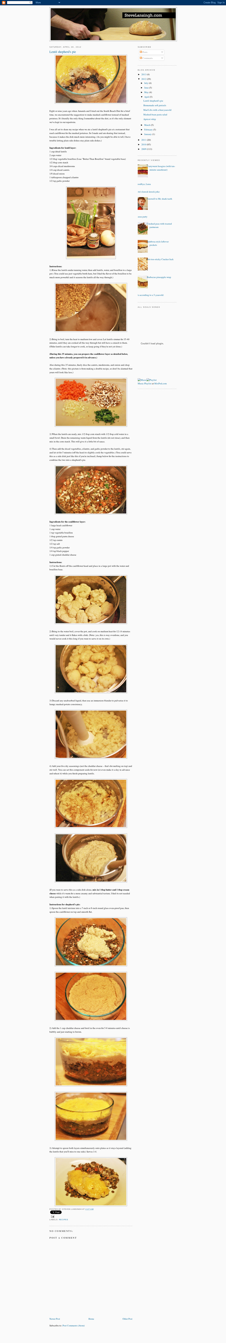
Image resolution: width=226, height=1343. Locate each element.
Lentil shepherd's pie (153, 100)
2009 (144, 149)
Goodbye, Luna (143, 184)
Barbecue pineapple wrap (159, 277)
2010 (144, 144)
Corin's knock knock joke (147, 191)
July (146, 83)
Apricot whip (149, 119)
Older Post (127, 1318)
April (147, 96)
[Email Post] (52, 1217)
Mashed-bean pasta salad (155, 114)
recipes (63, 1220)
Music (141, 383)
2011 (144, 139)
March (147, 125)
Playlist (147, 383)
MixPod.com (160, 383)
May (146, 92)
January (148, 134)
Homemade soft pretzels (154, 105)
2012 (144, 79)
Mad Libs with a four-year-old (157, 109)
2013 (144, 74)
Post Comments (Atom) (74, 1325)
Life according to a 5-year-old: (149, 295)
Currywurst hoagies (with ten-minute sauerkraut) (161, 168)
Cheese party (141, 216)
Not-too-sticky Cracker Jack (160, 259)
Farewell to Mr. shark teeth (159, 198)
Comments (147, 58)
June (146, 87)
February (148, 129)
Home (91, 1318)
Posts (144, 52)
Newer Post (54, 1318)
